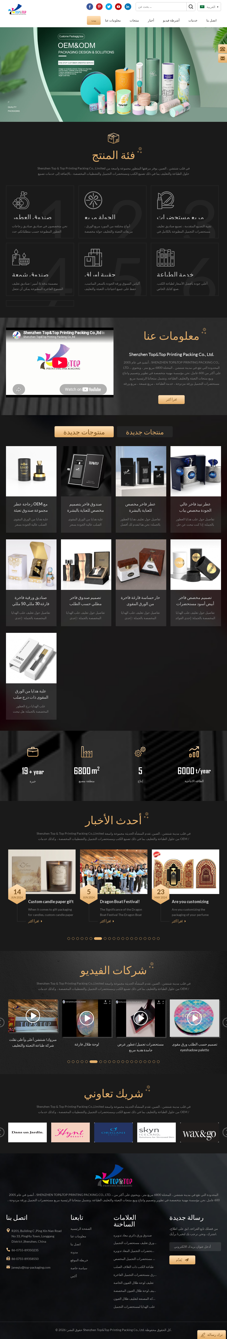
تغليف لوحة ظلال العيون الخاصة (134, 1277)
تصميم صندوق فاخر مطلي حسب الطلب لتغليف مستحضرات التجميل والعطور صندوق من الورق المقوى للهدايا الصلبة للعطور (85, 595)
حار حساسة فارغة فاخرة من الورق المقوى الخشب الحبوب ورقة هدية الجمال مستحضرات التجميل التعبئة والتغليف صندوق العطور (140, 595)
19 (154, 933)
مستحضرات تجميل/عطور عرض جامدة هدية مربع (78, 1041)
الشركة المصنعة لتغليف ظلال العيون (135, 1292)
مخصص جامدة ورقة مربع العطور (186, 1038)
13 (127, 933)
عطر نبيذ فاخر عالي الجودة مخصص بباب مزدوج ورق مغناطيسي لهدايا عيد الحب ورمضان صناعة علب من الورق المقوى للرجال (195, 501)
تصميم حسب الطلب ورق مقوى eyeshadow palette (132, 1041)
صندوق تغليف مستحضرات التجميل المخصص (135, 1253)
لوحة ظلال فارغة (24, 1038)
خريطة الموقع (79, 1254)
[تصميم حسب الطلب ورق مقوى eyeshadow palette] (132, 1012)
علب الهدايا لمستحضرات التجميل (134, 1300)
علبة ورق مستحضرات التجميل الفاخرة (135, 1269)
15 (136, 933)
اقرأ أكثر (171, 393)
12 (123, 933)
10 (114, 933)
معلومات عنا (113, 20)
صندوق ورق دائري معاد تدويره (133, 1229)
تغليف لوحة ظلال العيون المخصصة (135, 1285)
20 (158, 933)
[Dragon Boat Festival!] (43, 865)
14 (132, 933)
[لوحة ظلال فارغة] (24, 1012)
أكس (73, 1270)
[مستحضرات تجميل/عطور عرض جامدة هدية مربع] (78, 1012)
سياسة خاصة (78, 1262)
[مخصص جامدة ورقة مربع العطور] (186, 1012)
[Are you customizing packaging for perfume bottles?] (115, 865)
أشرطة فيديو (171, 20)
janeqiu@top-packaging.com (31, 1261)
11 (118, 933)
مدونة (74, 1246)
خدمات (193, 20)
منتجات (134, 20)
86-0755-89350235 (25, 1244)
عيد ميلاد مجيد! (185, 895)
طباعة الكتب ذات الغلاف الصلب (134, 1261)
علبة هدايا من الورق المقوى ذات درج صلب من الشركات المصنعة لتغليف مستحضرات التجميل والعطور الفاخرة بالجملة (30, 688)
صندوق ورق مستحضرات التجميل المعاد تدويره (135, 1245)
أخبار (151, 20)
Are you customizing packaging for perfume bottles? (122, 896)
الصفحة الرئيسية (81, 1222)
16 (140, 933)
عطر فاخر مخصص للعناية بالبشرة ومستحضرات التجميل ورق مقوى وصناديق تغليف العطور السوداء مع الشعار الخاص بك (140, 501)
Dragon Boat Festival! (50, 895)
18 (149, 933)
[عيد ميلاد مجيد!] (187, 865)
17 (145, 933)
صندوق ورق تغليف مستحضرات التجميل (135, 1237)
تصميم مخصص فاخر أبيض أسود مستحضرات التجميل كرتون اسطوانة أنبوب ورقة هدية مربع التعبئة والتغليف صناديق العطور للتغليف (195, 595)
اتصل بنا (211, 20)
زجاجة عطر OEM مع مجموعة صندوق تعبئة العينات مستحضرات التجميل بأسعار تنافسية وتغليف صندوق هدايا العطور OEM (30, 501)
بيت (93, 20)
